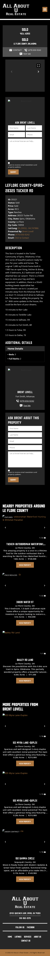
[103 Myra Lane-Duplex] (25, 726)
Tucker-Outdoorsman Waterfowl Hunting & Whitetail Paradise (25, 544)
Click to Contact (22, 237)
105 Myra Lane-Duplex (25, 800)
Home (10, 936)
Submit (13, 172)
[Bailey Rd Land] (25, 643)
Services (27, 936)
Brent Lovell (27, 231)
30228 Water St (25, 601)
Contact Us (25, 940)
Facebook (31, 927)
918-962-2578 (25, 918)
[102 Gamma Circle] (25, 841)
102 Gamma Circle (25, 858)
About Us (37, 936)
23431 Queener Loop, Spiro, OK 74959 (25, 913)
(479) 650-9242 (22, 234)
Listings (18, 936)
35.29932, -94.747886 (28, 228)
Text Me (27, 405)
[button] (44, 9)
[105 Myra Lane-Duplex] (25, 784)
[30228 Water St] (25, 585)
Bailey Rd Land (25, 659)
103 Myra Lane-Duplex (25, 742)
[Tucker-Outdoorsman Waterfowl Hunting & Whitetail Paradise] (25, 527)
